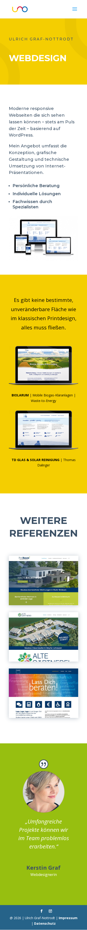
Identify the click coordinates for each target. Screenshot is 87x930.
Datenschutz (45, 923)
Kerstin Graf (43, 867)
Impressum (68, 918)
